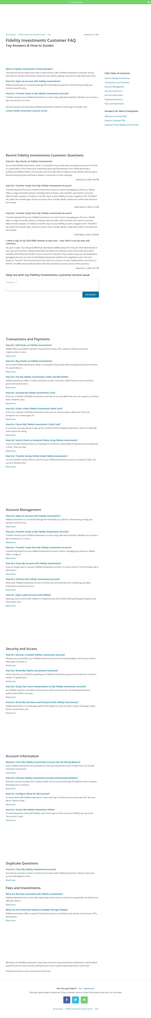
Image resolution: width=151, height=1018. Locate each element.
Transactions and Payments (117, 82)
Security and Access (113, 91)
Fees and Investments (114, 103)
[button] (148, 2)
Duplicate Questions (114, 99)
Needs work (89, 988)
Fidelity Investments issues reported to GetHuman (28, 971)
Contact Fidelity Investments (117, 78)
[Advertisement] (52, 132)
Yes (80, 988)
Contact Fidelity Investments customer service (26, 110)
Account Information (114, 95)
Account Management (114, 86)
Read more (11, 356)
